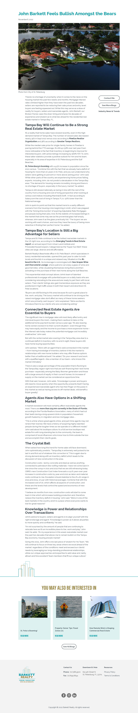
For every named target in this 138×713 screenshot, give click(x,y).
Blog (102, 3)
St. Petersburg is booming (37, 166)
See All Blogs (69, 646)
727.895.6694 (72, 676)
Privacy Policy (109, 672)
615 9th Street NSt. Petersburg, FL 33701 (92, 673)
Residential (59, 3)
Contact (112, 3)
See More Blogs (109, 105)
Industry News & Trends (109, 111)
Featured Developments (77, 3)
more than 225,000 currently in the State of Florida (63, 408)
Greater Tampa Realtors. (68, 141)
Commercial (46, 3)
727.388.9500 (75, 672)
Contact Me (109, 98)
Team (94, 3)
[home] (28, 3)
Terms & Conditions (112, 676)
